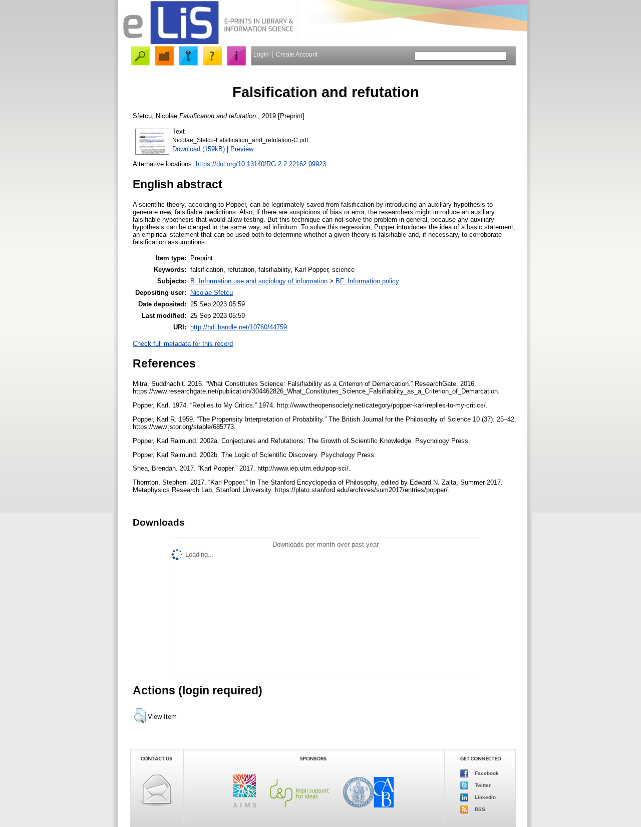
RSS (479, 809)
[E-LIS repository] (208, 42)
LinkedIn (484, 797)
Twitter (482, 785)
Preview (241, 149)
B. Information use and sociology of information (259, 281)
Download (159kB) (198, 149)
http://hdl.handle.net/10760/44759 (238, 327)
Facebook (486, 773)
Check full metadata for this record (183, 343)
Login (261, 54)
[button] (140, 715)
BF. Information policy (367, 281)
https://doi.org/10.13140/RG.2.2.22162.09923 (261, 164)
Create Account (296, 54)
